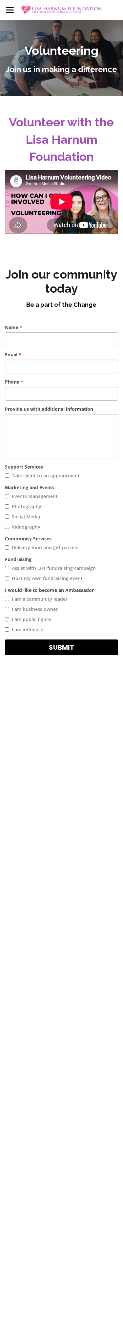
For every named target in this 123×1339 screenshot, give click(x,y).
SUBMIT (61, 647)
